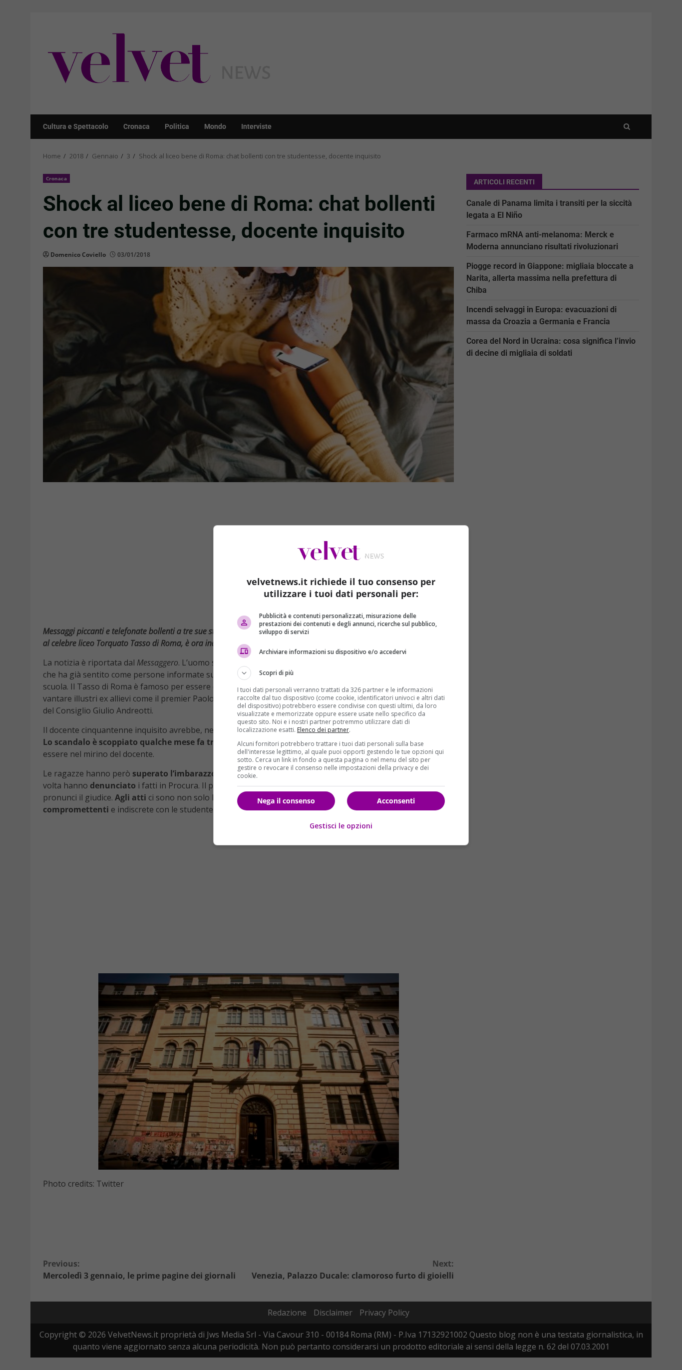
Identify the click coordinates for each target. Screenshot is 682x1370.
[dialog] (341, 685)
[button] (341, 673)
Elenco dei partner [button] (323, 729)
